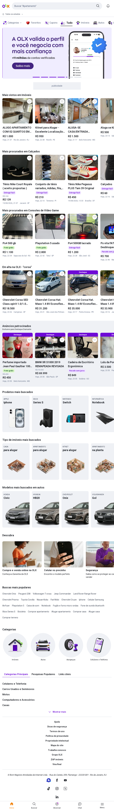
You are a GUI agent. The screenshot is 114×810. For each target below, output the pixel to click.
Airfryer (6, 605)
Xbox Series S (8, 611)
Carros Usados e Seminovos (18, 689)
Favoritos (36, 22)
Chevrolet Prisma (10, 599)
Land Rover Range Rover (84, 594)
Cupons (53, 22)
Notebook (46, 605)
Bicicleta (22, 611)
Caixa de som (33, 605)
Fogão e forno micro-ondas (65, 605)
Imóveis (85, 22)
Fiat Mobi (55, 599)
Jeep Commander (62, 594)
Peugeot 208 (24, 594)
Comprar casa (79, 611)
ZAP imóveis (57, 759)
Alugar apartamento (61, 611)
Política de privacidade (57, 736)
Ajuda (57, 722)
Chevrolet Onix (9, 594)
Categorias (13, 22)
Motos (6, 694)
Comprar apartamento (38, 611)
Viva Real (57, 764)
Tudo (69, 22)
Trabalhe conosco (57, 750)
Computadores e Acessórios (18, 699)
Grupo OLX (57, 755)
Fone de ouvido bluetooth (92, 605)
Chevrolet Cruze (69, 599)
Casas (5, 705)
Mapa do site (57, 745)
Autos (101, 22)
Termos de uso (57, 731)
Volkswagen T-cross (42, 594)
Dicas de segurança (57, 726)
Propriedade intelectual (57, 741)
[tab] (16, 674)
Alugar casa (94, 611)
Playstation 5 (18, 605)
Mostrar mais (59, 712)
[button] (57, 6)
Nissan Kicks (42, 599)
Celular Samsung (96, 599)
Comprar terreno (10, 617)
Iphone (82, 599)
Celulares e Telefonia (14, 683)
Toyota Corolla (27, 599)
